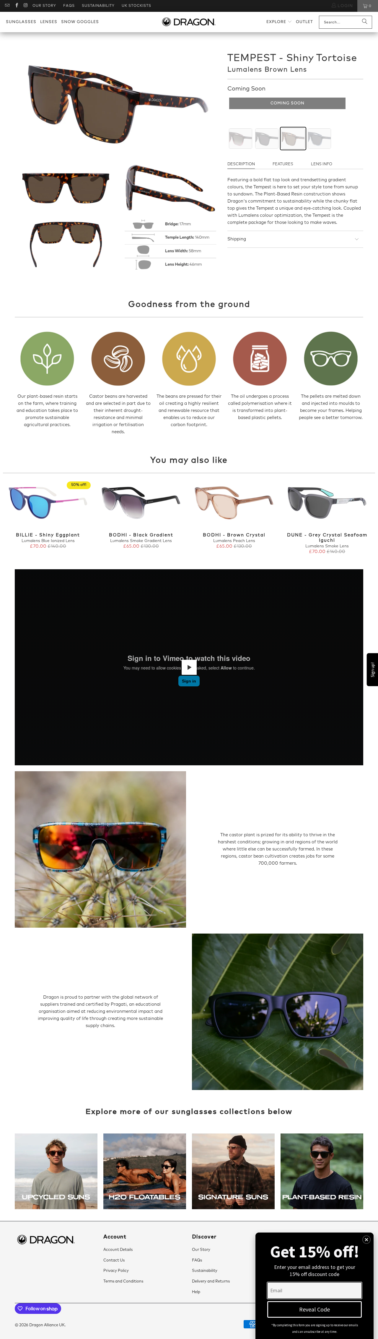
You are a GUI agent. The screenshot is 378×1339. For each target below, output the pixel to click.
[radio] (240, 138)
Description (241, 164)
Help (196, 1292)
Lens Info (321, 164)
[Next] (366, 518)
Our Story (44, 6)
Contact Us (114, 1260)
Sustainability (98, 6)
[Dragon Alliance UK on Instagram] (25, 6)
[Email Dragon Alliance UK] (6, 6)
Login (344, 6)
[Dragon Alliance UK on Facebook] (16, 6)
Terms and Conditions (123, 1281)
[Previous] (12, 518)
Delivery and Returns (211, 1281)
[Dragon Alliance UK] (188, 22)
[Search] (364, 22)
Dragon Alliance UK (47, 1325)
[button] (279, 22)
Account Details (118, 1250)
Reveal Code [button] (314, 1309)
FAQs (69, 6)
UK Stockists (136, 6)
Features (283, 164)
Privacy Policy (116, 1271)
